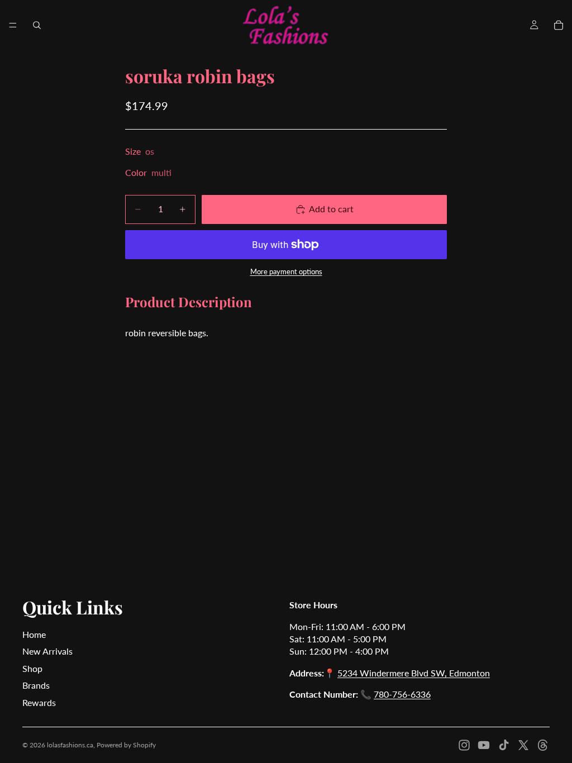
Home (34, 634)
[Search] (37, 25)
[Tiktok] (504, 745)
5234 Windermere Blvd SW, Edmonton (413, 672)
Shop (32, 668)
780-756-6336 (402, 694)
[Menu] (13, 25)
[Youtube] (483, 745)
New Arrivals (47, 651)
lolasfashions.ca (70, 745)
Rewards (39, 702)
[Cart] (558, 25)
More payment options (286, 271)
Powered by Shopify (126, 745)
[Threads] (543, 745)
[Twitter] (523, 745)
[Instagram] (464, 745)
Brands (36, 685)
